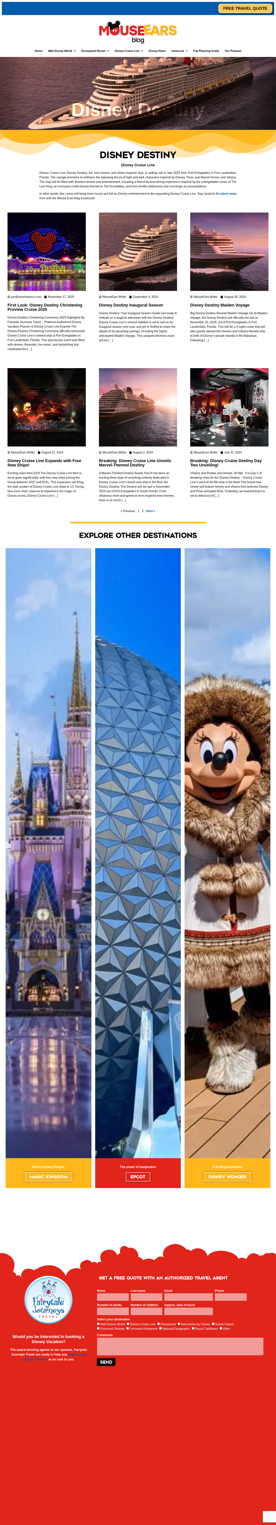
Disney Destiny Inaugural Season (131, 305)
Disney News (157, 50)
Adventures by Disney (195, 1324)
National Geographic (176, 1328)
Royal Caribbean (206, 1328)
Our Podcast (233, 50)
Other (226, 1328)
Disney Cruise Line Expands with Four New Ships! (44, 462)
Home (38, 50)
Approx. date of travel (180, 1305)
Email (168, 1290)
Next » (150, 511)
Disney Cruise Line (142, 1324)
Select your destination (113, 1319)
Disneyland (168, 1324)
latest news (229, 193)
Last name (138, 1290)
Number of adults (109, 1305)
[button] (61, 51)
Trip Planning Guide (206, 50)
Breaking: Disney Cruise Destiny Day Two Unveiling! (226, 462)
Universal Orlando (112, 1328)
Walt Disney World (112, 1324)
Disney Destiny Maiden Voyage (220, 305)
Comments (105, 1335)
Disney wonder (227, 1176)
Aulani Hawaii (224, 1324)
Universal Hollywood (143, 1328)
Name (101, 1290)
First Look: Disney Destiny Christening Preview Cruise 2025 (45, 307)
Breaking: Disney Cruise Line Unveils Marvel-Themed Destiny (135, 462)
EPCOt (137, 1176)
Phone (220, 1290)
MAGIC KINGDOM (48, 1176)
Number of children (144, 1305)
